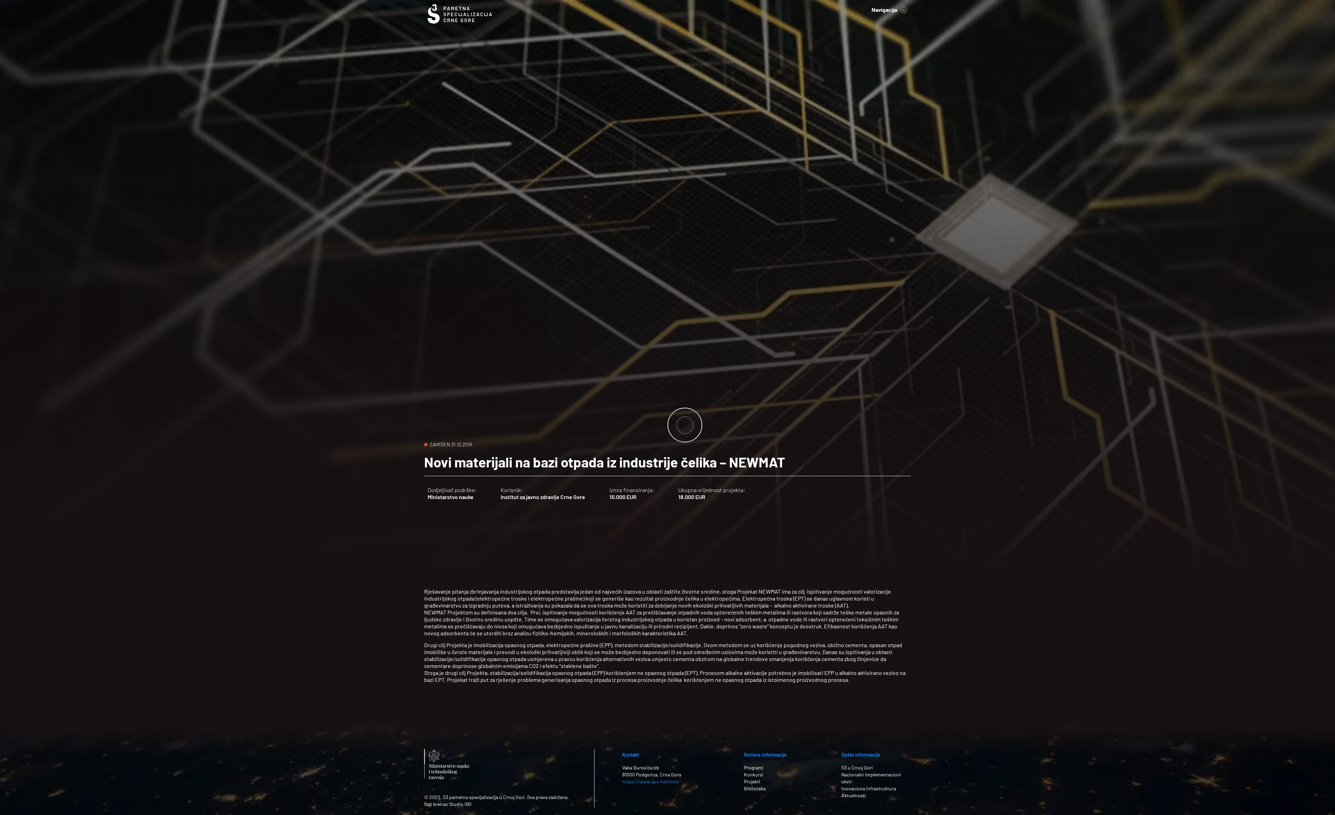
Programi (753, 768)
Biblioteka (755, 788)
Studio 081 (460, 804)
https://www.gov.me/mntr (650, 781)
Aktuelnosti (853, 795)
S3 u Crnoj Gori (857, 768)
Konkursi (753, 774)
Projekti (752, 781)
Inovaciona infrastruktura (868, 788)
